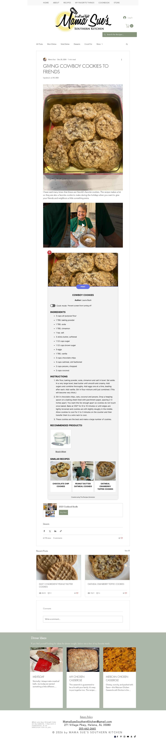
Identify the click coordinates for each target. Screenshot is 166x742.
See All (127, 551)
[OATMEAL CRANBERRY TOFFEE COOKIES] (107, 567)
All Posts (39, 44)
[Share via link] (61, 531)
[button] (130, 26)
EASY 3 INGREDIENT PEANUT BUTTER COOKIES (56, 585)
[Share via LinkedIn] (55, 531)
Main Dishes (51, 44)
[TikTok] (135, 736)
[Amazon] (131, 736)
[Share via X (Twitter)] (50, 531)
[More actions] (121, 59)
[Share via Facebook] (44, 531)
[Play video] (83, 225)
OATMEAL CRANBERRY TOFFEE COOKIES (106, 584)
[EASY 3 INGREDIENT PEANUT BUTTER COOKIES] (58, 567)
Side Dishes (65, 44)
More (99, 44)
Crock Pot (88, 44)
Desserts (77, 44)
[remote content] (83, 376)
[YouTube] (128, 736)
